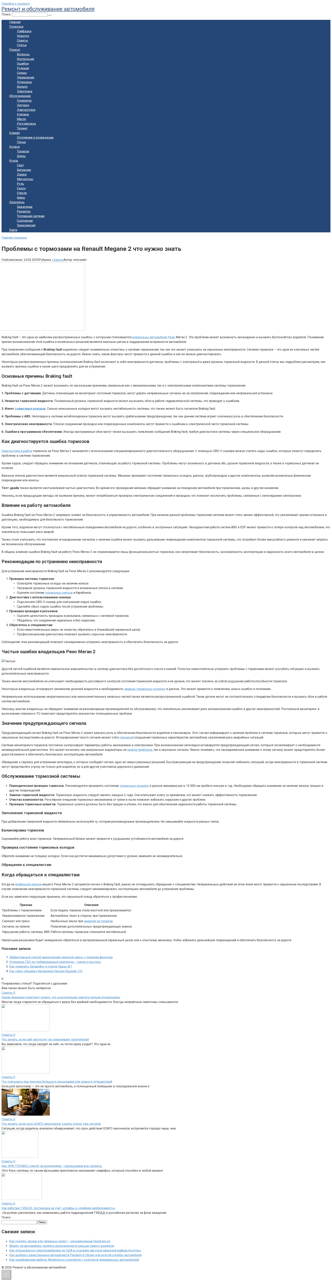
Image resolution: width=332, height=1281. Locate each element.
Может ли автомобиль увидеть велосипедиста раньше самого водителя (61, 1246)
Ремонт (14, 50)
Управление (25, 77)
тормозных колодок (134, 786)
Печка (21, 142)
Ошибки (23, 63)
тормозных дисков (59, 592)
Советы (22, 40)
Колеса (14, 147)
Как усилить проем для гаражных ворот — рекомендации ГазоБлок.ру (59, 1241)
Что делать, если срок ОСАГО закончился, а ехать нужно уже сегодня (51, 1124)
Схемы (22, 73)
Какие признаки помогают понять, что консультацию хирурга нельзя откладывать (61, 997)
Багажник (24, 170)
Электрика (24, 91)
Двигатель (17, 202)
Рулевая (23, 68)
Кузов (13, 160)
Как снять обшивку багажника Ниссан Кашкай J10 (45, 971)
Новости (23, 36)
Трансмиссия (26, 225)
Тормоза (23, 151)
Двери (22, 174)
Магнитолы (25, 179)
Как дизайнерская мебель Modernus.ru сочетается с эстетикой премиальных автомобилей (74, 1260)
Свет (20, 165)
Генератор (24, 100)
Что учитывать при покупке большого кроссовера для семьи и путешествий (57, 1081)
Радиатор (24, 211)
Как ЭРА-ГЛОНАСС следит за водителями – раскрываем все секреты (52, 1166)
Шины (21, 156)
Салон (21, 188)
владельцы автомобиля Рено (153, 337)
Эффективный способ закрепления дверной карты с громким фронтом (61, 957)
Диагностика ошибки (17, 451)
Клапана (23, 114)
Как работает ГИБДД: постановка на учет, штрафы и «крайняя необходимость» (58, 1208)
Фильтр (22, 87)
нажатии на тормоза (98, 921)
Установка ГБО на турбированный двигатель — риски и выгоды (55, 962)
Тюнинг (22, 128)
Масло (21, 119)
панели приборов (139, 750)
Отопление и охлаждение (35, 137)
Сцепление (25, 221)
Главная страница (14, 237)
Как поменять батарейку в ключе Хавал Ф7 (40, 966)
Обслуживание (20, 96)
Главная (15, 22)
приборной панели (28, 884)
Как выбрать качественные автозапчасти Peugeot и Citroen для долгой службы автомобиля (75, 1255)
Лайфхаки (24, 31)
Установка (24, 82)
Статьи (22, 45)
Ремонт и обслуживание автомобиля (48, 9)
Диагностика (26, 110)
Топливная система (30, 216)
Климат (14, 133)
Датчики (23, 105)
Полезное (16, 26)
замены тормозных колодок (144, 689)
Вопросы (23, 54)
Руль (20, 184)
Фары (21, 197)
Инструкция (25, 59)
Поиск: (7, 14)
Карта (13, 230)
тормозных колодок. (30, 408)
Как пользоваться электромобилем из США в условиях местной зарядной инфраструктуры (75, 1250)
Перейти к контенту (16, 4)
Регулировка (26, 124)
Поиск (6, 1217)
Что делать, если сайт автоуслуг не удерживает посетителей (45, 1039)
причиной (127, 737)
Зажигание (24, 207)
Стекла (22, 193)
